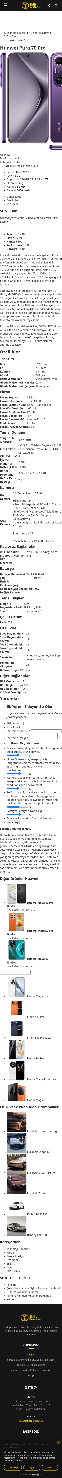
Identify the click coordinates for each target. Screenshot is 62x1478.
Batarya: (12, 811)
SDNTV (11, 1263)
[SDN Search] (56, 5)
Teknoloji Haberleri (18, 1249)
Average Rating (16, 818)
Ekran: (11, 759)
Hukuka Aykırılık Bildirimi (22, 1292)
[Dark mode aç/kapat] (49, 5)
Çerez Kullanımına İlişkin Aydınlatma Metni (33, 1288)
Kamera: (12, 777)
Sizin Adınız (15, 723)
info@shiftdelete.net (31, 1420)
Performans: (14, 792)
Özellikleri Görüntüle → (21, 910)
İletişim (11, 1284)
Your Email (14, 727)
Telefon (16, 162)
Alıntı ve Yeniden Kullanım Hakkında (29, 1295)
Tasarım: (12, 748)
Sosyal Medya (15, 1256)
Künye (10, 1299)
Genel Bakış (14, 196)
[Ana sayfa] (31, 5)
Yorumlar (12, 204)
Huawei (31, 878)
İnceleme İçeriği (18, 738)
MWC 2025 (13, 1271)
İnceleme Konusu (18, 731)
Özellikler (12, 200)
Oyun (10, 1267)
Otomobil (13, 1260)
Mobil (10, 1252)
